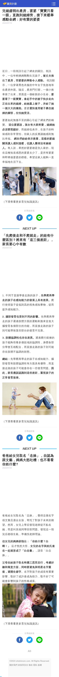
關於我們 (13, 665)
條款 (31, 665)
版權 (40, 665)
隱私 (35, 665)
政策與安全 (23, 665)
